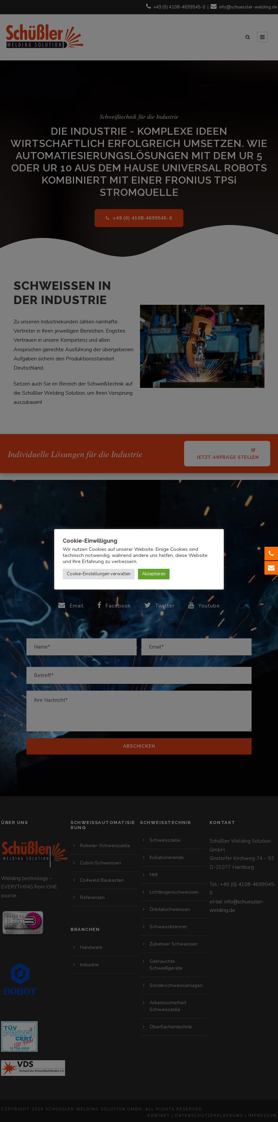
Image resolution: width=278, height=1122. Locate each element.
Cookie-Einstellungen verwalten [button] (99, 574)
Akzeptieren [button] (153, 574)
